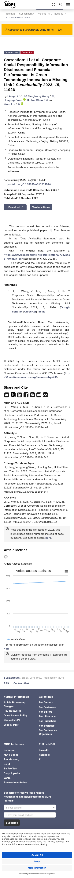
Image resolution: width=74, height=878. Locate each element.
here (48, 537)
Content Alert (21, 683)
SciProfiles (10, 768)
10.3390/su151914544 (18, 17)
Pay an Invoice (12, 710)
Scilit (41, 311)
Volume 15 (44, 13)
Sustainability (26, 13)
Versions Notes (41, 207)
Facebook (44, 754)
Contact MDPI (12, 720)
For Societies (46, 725)
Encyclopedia (12, 773)
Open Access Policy (15, 715)
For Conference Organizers (48, 732)
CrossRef (30, 311)
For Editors (45, 711)
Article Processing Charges (14, 704)
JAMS (7, 777)
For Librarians (47, 716)
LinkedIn (44, 750)
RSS (6, 683)
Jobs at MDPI (11, 724)
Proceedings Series (15, 782)
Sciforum (9, 750)
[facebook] (26, 395)
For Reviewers (47, 707)
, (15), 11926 (42, 29)
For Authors (46, 702)
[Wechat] (33, 395)
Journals (10, 13)
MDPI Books (11, 754)
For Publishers (47, 721)
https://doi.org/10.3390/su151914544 (27, 184)
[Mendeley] (45, 395)
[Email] (7, 395)
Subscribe (12, 822)
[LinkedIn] (20, 395)
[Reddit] (39, 395)
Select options (14, 807)
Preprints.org (11, 759)
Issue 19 (58, 13)
